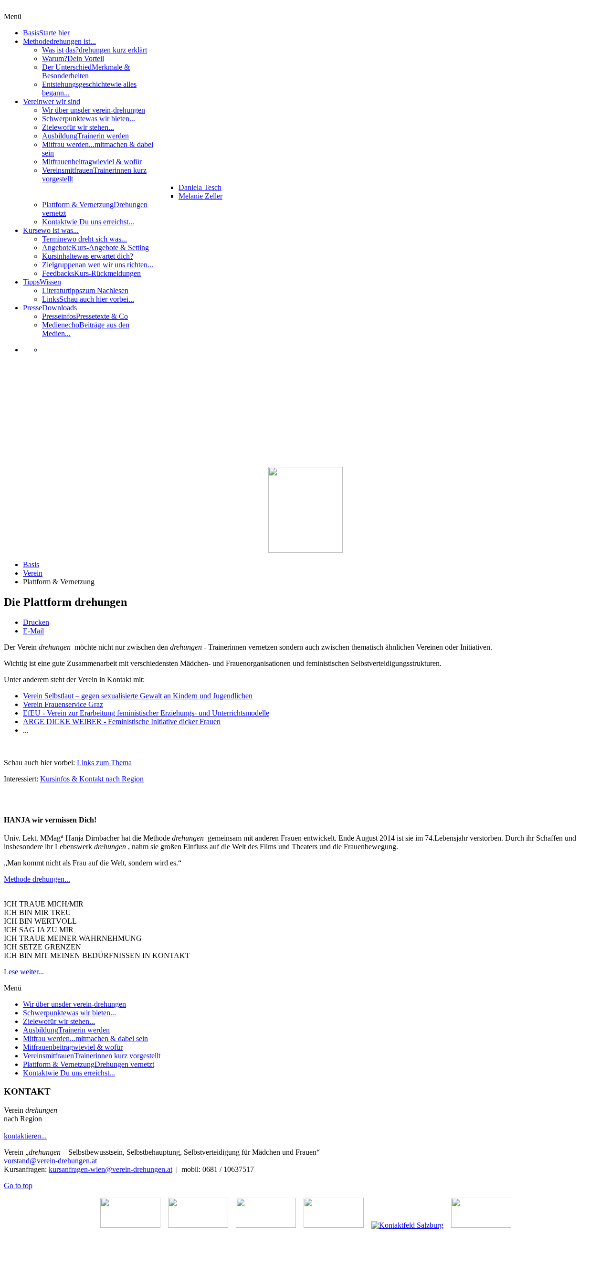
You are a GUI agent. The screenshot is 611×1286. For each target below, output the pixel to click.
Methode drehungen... (37, 879)
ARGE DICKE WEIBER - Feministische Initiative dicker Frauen (122, 721)
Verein (32, 573)
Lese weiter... (24, 972)
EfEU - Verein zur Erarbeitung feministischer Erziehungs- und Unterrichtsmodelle (146, 713)
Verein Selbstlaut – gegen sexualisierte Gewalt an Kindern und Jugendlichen (138, 696)
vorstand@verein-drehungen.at (50, 1161)
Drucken (36, 622)
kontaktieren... (25, 1136)
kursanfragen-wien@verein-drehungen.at (110, 1169)
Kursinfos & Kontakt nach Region (92, 779)
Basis (31, 564)
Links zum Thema (104, 763)
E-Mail (33, 631)
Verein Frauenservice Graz (63, 704)
